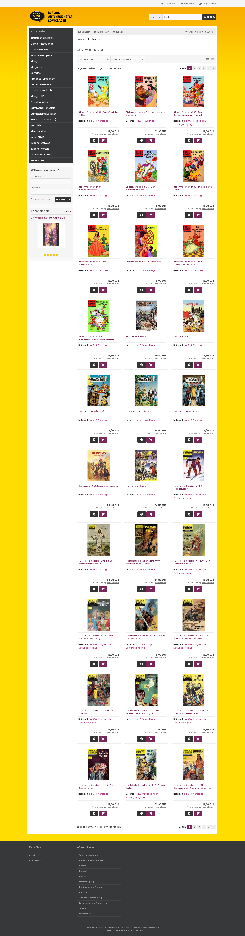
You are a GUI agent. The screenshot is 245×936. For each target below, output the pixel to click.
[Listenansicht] (212, 59)
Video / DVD (37, 137)
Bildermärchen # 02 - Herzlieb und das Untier (145, 114)
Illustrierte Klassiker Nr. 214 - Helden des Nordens (146, 637)
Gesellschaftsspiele (42, 102)
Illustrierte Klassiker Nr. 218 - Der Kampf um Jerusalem (191, 712)
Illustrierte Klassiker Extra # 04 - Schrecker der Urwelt (144, 562)
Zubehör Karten (40, 148)
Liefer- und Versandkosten (91, 860)
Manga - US (37, 96)
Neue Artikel (37, 160)
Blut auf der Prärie (136, 336)
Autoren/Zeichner (41, 84)
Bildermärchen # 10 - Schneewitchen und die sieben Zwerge (96, 339)
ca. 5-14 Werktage (98, 120)
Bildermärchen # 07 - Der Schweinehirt (93, 263)
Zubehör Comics (40, 143)
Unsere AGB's (85, 865)
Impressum (103, 31)
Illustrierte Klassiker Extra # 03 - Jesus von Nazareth (96, 562)
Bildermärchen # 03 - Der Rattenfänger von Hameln (188, 114)
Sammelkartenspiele (43, 108)
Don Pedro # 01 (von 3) (91, 411)
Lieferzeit (36, 855)
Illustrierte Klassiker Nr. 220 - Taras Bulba (145, 787)
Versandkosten (113, 134)
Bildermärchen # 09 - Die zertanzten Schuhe (188, 263)
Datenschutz (85, 913)
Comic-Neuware (40, 49)
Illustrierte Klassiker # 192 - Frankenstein (188, 487)
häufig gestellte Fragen (90, 887)
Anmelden (63, 199)
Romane (36, 73)
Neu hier (83, 892)
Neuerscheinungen (42, 38)
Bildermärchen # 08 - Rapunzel (143, 261)
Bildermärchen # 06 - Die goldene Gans (193, 188)
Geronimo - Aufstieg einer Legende (98, 486)
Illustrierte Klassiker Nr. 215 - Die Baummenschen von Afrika (191, 637)
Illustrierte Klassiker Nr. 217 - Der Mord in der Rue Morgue (144, 712)
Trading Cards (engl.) (43, 119)
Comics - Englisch (41, 90)
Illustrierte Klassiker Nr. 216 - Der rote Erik (96, 712)
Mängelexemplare (41, 55)
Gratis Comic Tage (42, 154)
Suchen (209, 17)
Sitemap (83, 908)
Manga (35, 61)
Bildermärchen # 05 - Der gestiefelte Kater (140, 188)
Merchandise (38, 131)
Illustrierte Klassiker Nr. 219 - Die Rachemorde (96, 787)
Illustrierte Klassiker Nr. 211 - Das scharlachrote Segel (96, 637)
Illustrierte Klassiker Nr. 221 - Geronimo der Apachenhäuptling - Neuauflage (193, 788)
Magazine (37, 67)
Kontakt (86, 31)
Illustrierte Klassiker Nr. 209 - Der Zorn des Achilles (192, 562)
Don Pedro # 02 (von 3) (139, 411)
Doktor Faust (181, 336)
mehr (68, 211)
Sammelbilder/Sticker (43, 113)
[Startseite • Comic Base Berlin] (51, 17)
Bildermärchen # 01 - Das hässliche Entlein (98, 114)
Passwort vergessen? (42, 199)
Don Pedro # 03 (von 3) (187, 411)
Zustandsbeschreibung (90, 897)
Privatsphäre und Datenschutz (93, 903)
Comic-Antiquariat (42, 43)
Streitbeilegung (86, 881)
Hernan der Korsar (136, 486)
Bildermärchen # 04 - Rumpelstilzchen (90, 188)
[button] (155, 17)
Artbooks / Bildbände (43, 78)
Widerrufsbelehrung (88, 855)
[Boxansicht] (208, 59)
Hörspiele (36, 125)
